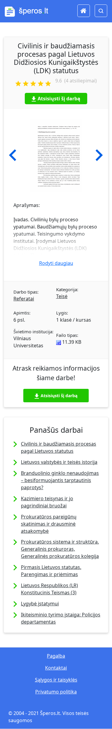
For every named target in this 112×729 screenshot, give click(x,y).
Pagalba (56, 656)
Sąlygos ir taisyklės (56, 679)
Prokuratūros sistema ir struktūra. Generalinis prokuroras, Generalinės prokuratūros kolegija (60, 548)
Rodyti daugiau (56, 263)
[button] (12, 155)
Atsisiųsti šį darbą (59, 98)
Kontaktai (56, 667)
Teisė (61, 296)
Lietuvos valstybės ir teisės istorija (59, 462)
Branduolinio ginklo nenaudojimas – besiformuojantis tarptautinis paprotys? (60, 480)
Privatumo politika (56, 691)
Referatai (23, 298)
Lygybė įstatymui (40, 603)
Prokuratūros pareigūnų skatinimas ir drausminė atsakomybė (48, 523)
